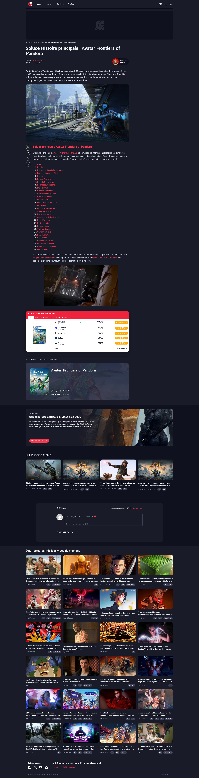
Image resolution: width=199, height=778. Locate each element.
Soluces (36, 42)
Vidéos (71, 4)
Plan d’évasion (43, 220)
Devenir (40, 176)
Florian (122, 62)
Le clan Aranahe (44, 179)
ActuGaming (30, 4)
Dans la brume (43, 235)
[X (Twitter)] (35, 767)
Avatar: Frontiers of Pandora (73, 370)
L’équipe (72, 767)
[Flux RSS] (46, 767)
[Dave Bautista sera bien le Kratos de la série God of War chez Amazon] (81, 632)
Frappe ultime (43, 249)
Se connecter (137, 508)
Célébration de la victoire (48, 217)
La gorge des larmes (46, 208)
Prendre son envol (45, 191)
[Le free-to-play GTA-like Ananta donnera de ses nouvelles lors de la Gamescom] (155, 699)
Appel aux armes (44, 211)
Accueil (30, 42)
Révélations (42, 238)
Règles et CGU (166, 774)
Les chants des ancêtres (48, 173)
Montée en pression (45, 243)
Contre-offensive (44, 196)
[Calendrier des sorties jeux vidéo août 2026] (99, 427)
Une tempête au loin (45, 241)
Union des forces (44, 214)
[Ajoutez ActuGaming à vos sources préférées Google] (28, 147)
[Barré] (76, 523)
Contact (55, 767)
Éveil (39, 164)
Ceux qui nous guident (46, 194)
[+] (86, 524)
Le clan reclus (43, 226)
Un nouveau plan (44, 232)
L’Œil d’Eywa (42, 188)
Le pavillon (41, 205)
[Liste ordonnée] (79, 523)
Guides (59, 4)
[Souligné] (73, 523)
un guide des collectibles (44, 257)
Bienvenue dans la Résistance (50, 170)
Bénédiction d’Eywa (45, 182)
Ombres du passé (45, 229)
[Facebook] (29, 767)
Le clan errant (43, 199)
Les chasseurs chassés (47, 202)
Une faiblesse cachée (46, 246)
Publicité (64, 767)
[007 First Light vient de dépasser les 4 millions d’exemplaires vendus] (81, 666)
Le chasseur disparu (46, 185)
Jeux (39, 4)
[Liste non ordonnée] (83, 523)
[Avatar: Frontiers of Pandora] (39, 381)
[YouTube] (40, 767)
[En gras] (67, 523)
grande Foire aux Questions (104, 257)
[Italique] (70, 523)
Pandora (41, 167)
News (49, 4)
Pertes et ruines (44, 223)
